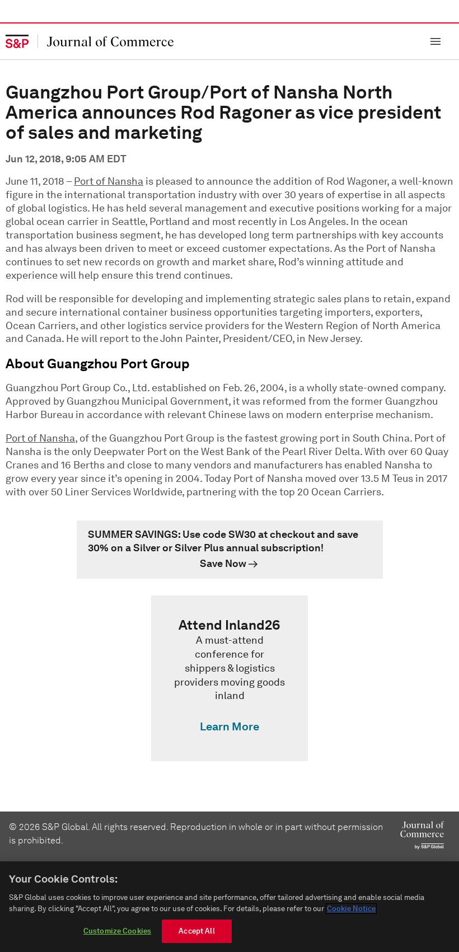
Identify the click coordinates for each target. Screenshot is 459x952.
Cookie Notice (351, 908)
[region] (229, 906)
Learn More (229, 726)
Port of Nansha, (41, 438)
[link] (230, 549)
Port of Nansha (108, 181)
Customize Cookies (117, 931)
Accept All (196, 931)
